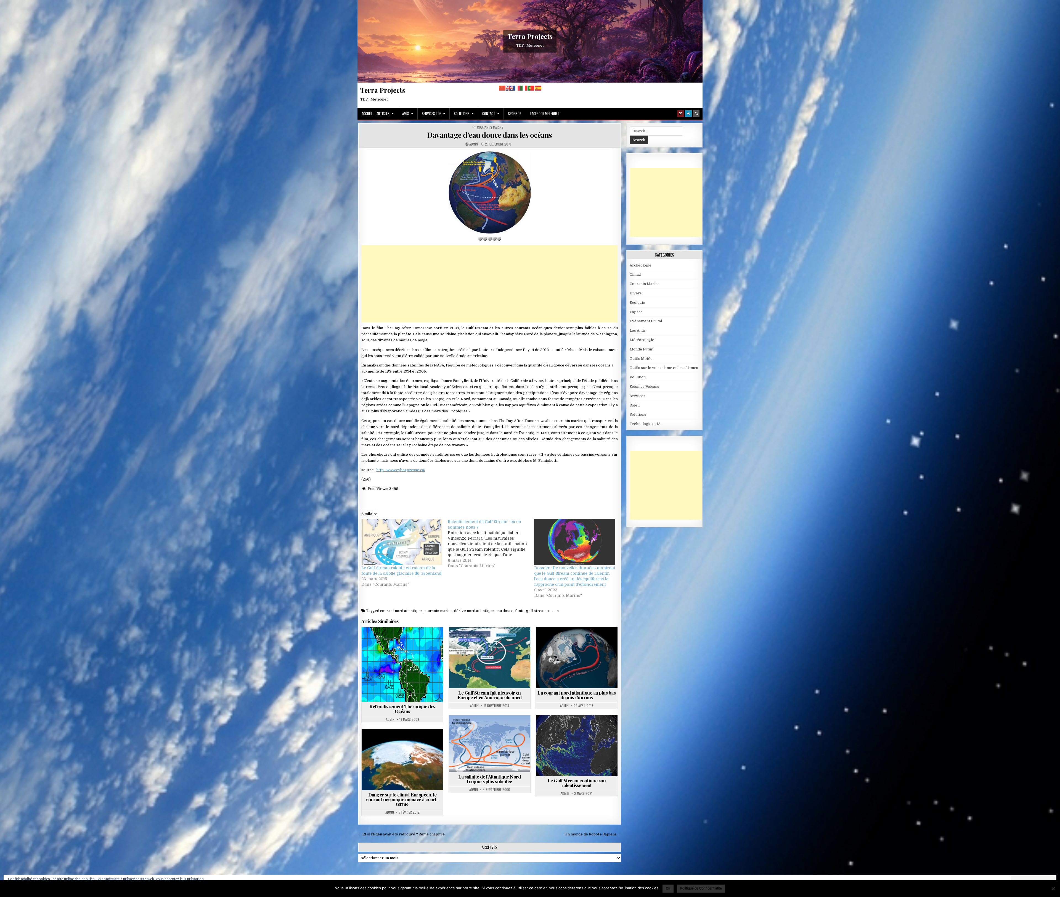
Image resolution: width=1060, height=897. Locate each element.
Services (637, 396)
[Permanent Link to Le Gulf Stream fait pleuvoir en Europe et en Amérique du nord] (489, 657)
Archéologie (640, 265)
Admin (473, 144)
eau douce (504, 611)
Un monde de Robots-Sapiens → (593, 834)
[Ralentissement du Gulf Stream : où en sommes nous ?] (491, 544)
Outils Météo (641, 359)
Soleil (635, 405)
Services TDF (431, 113)
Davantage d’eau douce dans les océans (489, 135)
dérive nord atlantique (474, 611)
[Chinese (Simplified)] (502, 88)
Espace (636, 312)
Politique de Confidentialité (701, 888)
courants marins (437, 611)
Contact (488, 113)
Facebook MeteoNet (544, 113)
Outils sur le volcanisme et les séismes (664, 368)
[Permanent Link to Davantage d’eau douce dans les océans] (489, 192)
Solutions (462, 113)
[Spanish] (538, 88)
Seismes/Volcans (644, 386)
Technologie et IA (645, 424)
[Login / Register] (688, 113)
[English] (509, 88)
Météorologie (642, 340)
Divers (636, 293)
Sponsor (514, 113)
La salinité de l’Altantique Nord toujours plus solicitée (489, 779)
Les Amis (638, 330)
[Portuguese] (531, 88)
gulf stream (536, 611)
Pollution (638, 377)
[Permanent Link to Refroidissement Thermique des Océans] (402, 664)
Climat (635, 274)
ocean (553, 611)
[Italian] (524, 88)
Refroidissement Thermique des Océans (402, 708)
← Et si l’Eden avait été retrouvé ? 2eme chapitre (401, 834)
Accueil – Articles (375, 113)
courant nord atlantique (401, 611)
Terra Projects (530, 36)
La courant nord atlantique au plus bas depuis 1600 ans (576, 695)
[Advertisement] (489, 283)
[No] (1053, 888)
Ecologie (637, 302)
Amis (405, 113)
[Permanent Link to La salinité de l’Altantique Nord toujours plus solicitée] (489, 743)
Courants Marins (490, 127)
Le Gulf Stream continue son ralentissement (577, 782)
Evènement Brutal (646, 321)
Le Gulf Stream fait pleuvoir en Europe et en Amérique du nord (490, 695)
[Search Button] (696, 113)
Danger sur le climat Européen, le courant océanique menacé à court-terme (402, 799)
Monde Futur (641, 349)
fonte (519, 611)
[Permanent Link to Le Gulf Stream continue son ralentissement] (576, 745)
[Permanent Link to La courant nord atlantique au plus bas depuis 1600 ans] (576, 657)
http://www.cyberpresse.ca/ (400, 470)
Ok (668, 888)
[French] (516, 88)
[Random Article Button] (680, 113)
